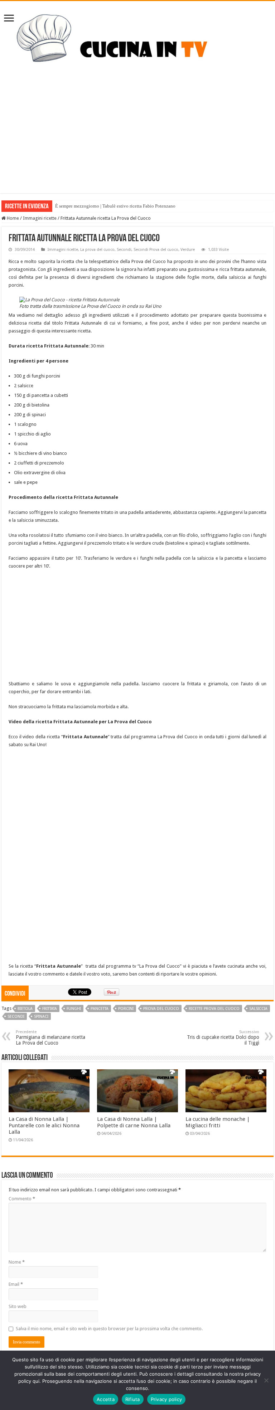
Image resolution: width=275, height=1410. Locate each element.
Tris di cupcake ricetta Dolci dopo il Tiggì (223, 1038)
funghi (74, 1008)
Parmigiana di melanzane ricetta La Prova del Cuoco (50, 1038)
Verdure (187, 249)
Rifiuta (132, 1399)
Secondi (124, 249)
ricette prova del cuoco (214, 1008)
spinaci (41, 1016)
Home (12, 218)
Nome (17, 1262)
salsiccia (258, 1008)
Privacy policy (166, 1399)
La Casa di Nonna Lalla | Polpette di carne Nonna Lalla (133, 1122)
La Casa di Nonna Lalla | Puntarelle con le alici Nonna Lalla (44, 1125)
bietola (25, 1008)
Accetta (106, 1399)
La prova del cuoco (97, 249)
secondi (16, 1016)
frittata (49, 1008)
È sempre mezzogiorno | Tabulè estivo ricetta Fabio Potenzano (115, 206)
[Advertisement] (137, 143)
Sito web (17, 1306)
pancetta (99, 1008)
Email (16, 1284)
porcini (126, 1008)
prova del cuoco (161, 1008)
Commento (22, 1198)
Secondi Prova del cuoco (156, 249)
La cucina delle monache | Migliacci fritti (217, 1122)
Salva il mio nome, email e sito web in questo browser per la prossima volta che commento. (109, 1328)
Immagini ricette (40, 218)
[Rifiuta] (266, 1380)
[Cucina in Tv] (137, 44)
